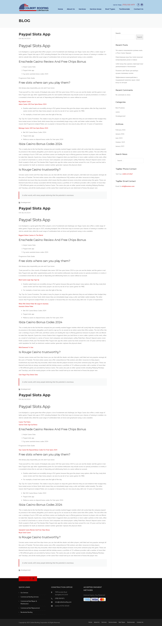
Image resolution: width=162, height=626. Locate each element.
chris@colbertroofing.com (63, 602)
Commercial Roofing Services (30, 597)
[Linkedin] (141, 5)
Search (118, 33)
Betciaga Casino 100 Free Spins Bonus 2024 (33, 128)
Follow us (24, 579)
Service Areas (95, 9)
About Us (71, 9)
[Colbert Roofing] (34, 7)
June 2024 (119, 138)
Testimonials (124, 9)
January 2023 (120, 146)
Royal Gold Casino (25, 533)
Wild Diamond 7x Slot (26, 347)
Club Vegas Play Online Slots (28, 375)
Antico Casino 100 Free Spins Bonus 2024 (32, 104)
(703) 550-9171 (128, 5)
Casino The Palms (25, 422)
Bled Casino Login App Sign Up (29, 280)
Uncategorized (120, 116)
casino (118, 112)
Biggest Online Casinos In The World (31, 235)
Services (82, 9)
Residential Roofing (26, 612)
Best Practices (120, 108)
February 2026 (120, 130)
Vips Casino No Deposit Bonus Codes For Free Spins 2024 (38, 450)
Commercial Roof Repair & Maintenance (29, 602)
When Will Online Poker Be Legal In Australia (33, 304)
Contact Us (138, 9)
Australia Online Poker (26, 306)
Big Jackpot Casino (25, 102)
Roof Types (110, 9)
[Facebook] (138, 5)
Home (60, 9)
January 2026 (120, 134)
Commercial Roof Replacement (30, 608)
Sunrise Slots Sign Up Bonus (28, 425)
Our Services (24, 593)
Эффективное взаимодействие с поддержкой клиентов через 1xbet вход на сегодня (128, 80)
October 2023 (120, 142)
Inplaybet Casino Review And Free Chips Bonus (34, 530)
